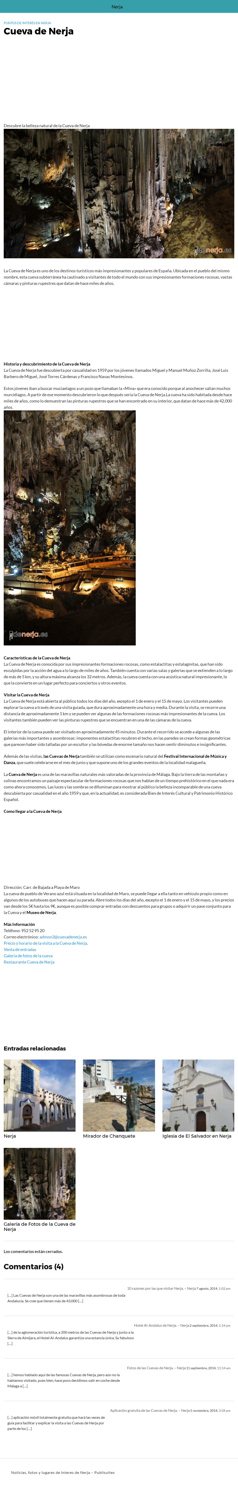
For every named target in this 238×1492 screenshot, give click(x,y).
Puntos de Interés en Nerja (27, 23)
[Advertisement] (119, 86)
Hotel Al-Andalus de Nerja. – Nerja (161, 1325)
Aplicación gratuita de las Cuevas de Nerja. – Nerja (150, 1410)
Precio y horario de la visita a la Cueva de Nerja (45, 943)
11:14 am (224, 1368)
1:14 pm (225, 1325)
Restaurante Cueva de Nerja (29, 961)
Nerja (117, 6)
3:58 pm (225, 1410)
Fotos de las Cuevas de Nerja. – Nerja (156, 1368)
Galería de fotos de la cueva (28, 955)
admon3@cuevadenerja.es (63, 936)
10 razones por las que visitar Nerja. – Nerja (161, 1288)
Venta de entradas (20, 949)
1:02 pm (225, 1288)
